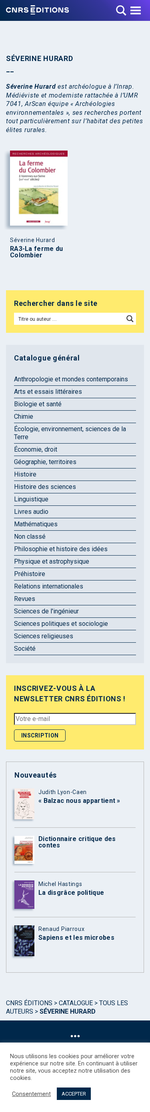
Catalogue (76, 1003)
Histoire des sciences (45, 487)
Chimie (23, 416)
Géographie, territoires (45, 462)
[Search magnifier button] (130, 319)
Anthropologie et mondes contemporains (71, 379)
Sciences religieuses (43, 636)
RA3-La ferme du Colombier (36, 252)
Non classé (30, 536)
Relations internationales (48, 586)
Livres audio (31, 511)
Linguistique (31, 499)
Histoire (25, 474)
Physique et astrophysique (51, 561)
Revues (24, 599)
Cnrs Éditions (29, 1003)
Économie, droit (35, 449)
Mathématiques (36, 524)
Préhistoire (29, 574)
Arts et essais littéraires (48, 391)
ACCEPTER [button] (74, 1094)
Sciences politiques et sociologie (61, 623)
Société (25, 648)
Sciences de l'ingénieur (46, 611)
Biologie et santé (38, 404)
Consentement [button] (31, 1094)
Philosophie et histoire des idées (61, 549)
